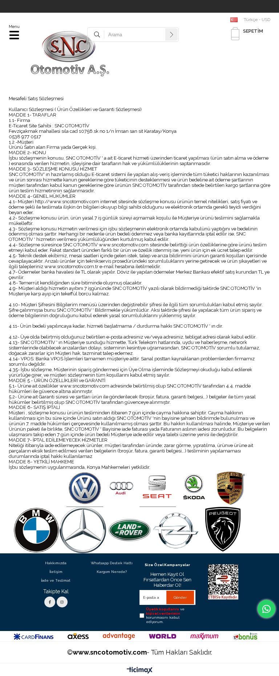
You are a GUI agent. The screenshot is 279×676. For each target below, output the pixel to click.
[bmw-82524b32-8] (36, 530)
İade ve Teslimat (55, 580)
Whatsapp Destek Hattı (112, 563)
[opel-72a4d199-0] (176, 530)
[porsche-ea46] (230, 488)
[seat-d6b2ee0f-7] (158, 488)
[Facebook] (49, 602)
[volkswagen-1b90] (84, 488)
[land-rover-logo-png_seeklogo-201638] (129, 530)
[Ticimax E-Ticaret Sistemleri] (140, 670)
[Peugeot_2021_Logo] (222, 529)
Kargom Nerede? (112, 572)
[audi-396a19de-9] (121, 488)
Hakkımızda (55, 563)
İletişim (55, 572)
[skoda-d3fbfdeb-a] (194, 488)
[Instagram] (62, 602)
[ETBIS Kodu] (223, 581)
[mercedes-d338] (83, 530)
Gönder (180, 597)
